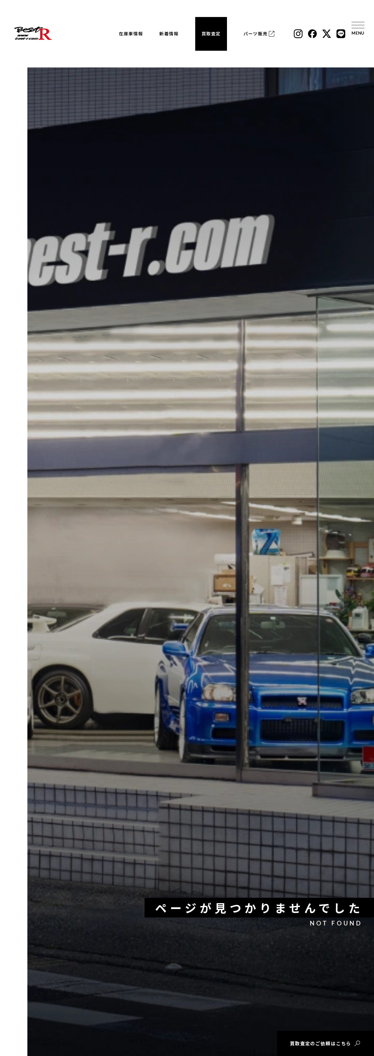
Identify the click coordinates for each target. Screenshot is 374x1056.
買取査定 (211, 33)
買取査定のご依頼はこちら (320, 1043)
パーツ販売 (255, 34)
